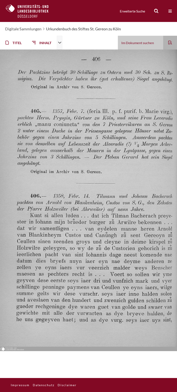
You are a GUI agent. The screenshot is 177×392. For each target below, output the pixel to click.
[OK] (156, 11)
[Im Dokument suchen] (170, 43)
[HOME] (30, 11)
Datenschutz (43, 385)
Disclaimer (67, 385)
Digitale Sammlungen (23, 28)
